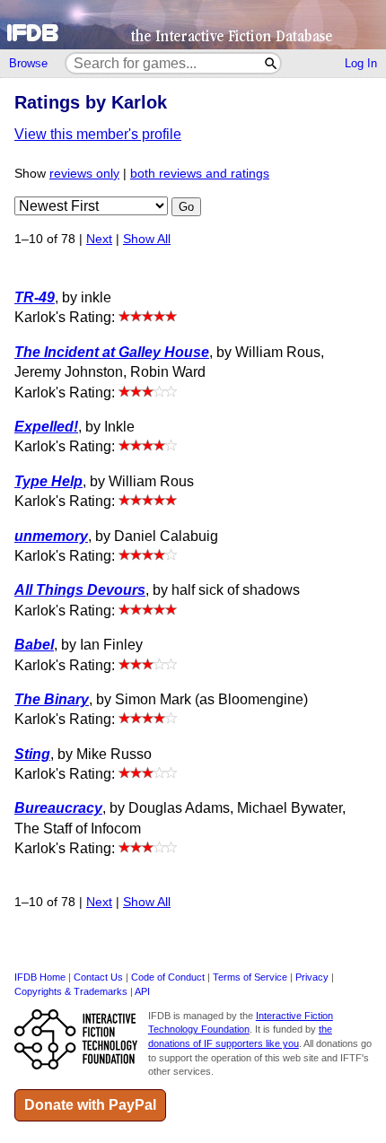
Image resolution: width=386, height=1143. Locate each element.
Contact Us (98, 977)
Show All (147, 239)
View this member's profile (97, 134)
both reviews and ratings (199, 173)
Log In (361, 63)
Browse (28, 63)
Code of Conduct (168, 977)
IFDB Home (40, 977)
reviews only (84, 173)
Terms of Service (250, 977)
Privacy (312, 977)
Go (186, 207)
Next (99, 239)
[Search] (271, 63)
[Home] (193, 24)
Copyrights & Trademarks (70, 991)
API (142, 991)
